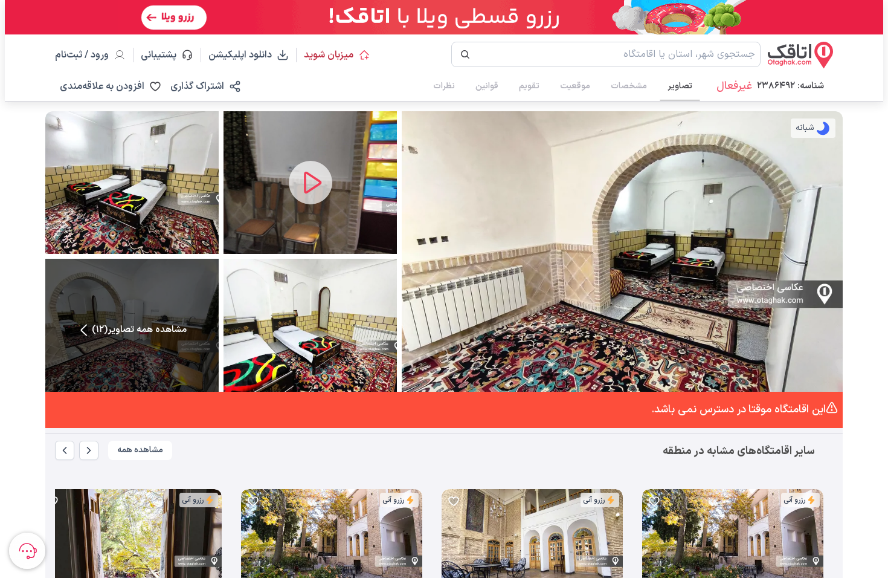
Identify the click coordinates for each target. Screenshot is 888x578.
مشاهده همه (140, 450)
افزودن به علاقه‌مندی (102, 86)
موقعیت (575, 86)
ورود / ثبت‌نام (82, 55)
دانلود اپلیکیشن (240, 55)
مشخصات (629, 86)
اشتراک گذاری (197, 86)
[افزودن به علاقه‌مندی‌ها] (654, 501)
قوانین (486, 86)
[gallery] (652, 551)
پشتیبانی (164, 55)
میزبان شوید (328, 55)
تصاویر (680, 86)
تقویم (529, 86)
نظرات (444, 86)
